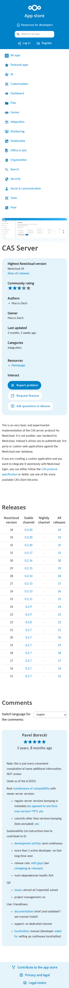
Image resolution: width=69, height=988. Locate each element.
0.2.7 (28, 630)
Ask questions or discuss (33, 406)
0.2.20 (28, 530)
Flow (13, 207)
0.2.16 (28, 560)
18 (59, 653)
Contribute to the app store (37, 967)
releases (36, 868)
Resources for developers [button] (34, 25)
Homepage (18, 365)
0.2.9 (28, 607)
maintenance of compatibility (31, 788)
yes (41, 811)
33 (59, 537)
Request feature (27, 395)
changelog (20, 868)
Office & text (18, 150)
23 (59, 614)
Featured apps (19, 64)
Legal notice (37, 983)
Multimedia (18, 141)
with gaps (37, 863)
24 (59, 607)
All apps (15, 55)
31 (59, 553)
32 (59, 545)
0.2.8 (28, 622)
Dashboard (17, 93)
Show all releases (18, 273)
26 (59, 591)
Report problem (27, 385)
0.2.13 (28, 583)
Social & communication (26, 188)
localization (21, 931)
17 (59, 660)
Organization (19, 160)
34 (59, 530)
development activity (27, 843)
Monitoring (18, 131)
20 (59, 637)
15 (59, 676)
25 (59, 599)
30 (59, 560)
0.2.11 (28, 599)
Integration (17, 122)
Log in (23, 43)
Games (15, 112)
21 (59, 630)
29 (59, 568)
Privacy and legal (37, 975)
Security (16, 179)
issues (18, 890)
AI (12, 74)
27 (59, 583)
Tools (14, 198)
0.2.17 (28, 553)
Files (13, 103)
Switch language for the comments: (16, 716)
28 (59, 576)
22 (59, 622)
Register (44, 43)
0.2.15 (28, 568)
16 (59, 668)
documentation (23, 911)
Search (15, 169)
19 (59, 645)
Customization (19, 84)
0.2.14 (28, 576)
